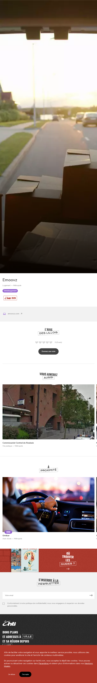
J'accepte (25, 674)
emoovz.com (13, 313)
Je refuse (11, 674)
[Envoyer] (91, 595)
